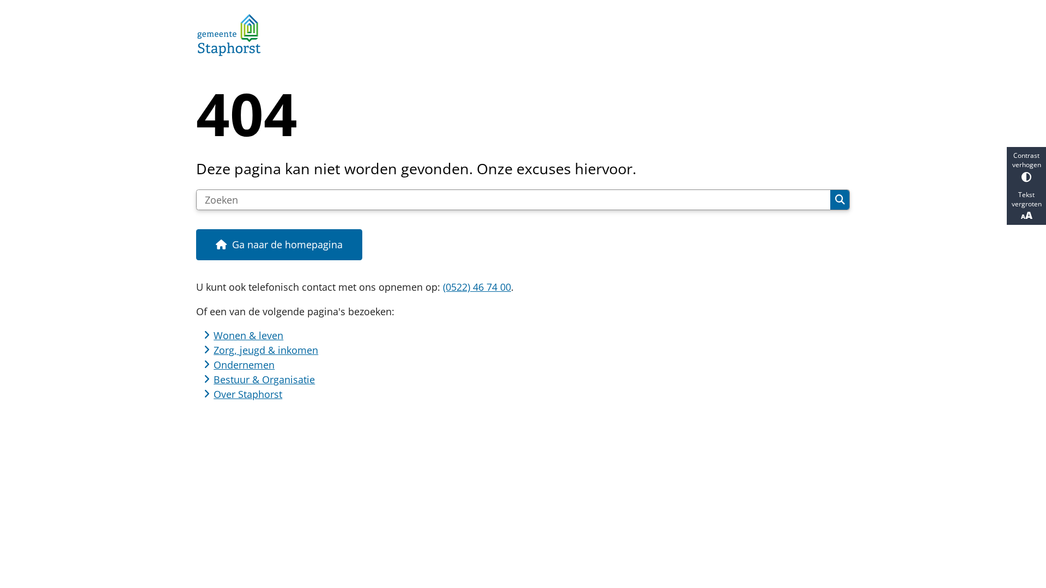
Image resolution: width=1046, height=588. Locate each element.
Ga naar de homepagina (287, 244)
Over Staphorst (248, 394)
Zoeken (839, 200)
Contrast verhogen (1026, 160)
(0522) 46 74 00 (477, 286)
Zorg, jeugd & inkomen (266, 350)
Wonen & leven (248, 335)
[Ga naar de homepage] (518, 35)
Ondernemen (244, 364)
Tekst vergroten (1027, 199)
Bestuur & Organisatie (264, 379)
